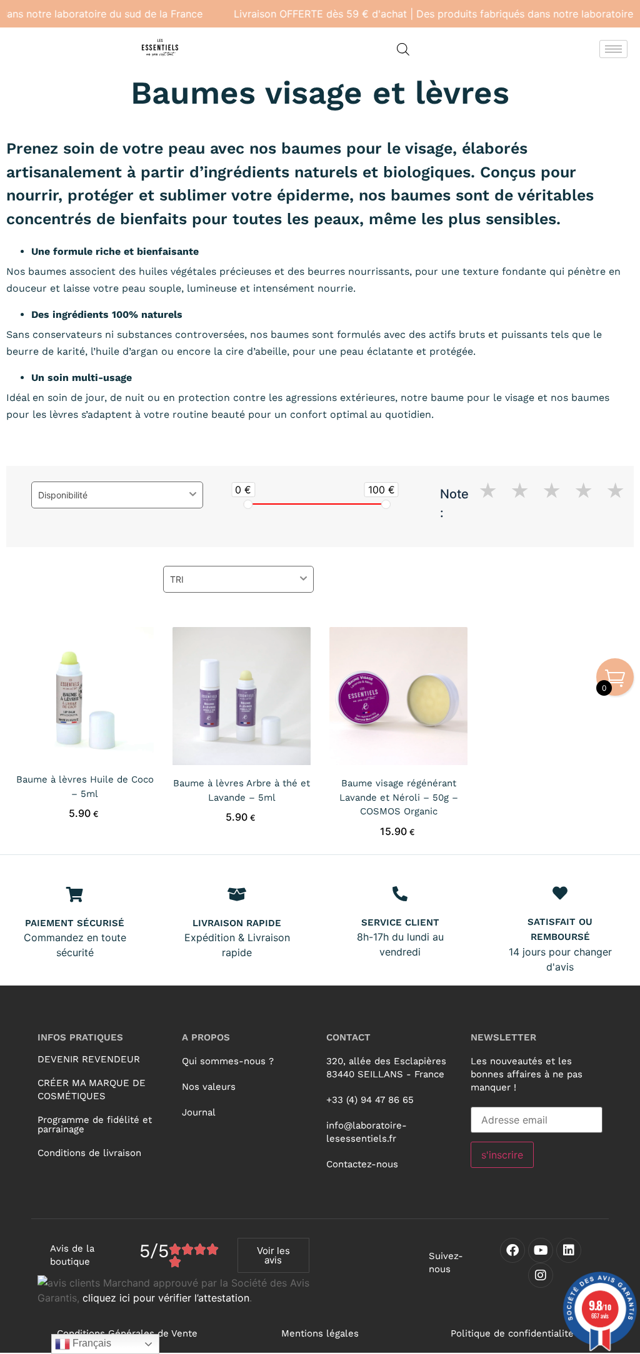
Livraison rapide (236, 923)
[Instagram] (540, 1275)
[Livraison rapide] (236, 894)
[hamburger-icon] (613, 49)
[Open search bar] (403, 49)
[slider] (248, 504)
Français (90, 1343)
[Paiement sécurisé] (75, 894)
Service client (400, 922)
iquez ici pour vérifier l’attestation (170, 1298)
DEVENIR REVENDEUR (89, 1059)
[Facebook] (512, 1250)
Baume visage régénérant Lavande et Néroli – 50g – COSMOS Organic (398, 797)
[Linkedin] (568, 1250)
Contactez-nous (362, 1164)
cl (86, 1298)
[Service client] (400, 893)
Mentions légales (320, 1333)
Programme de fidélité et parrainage (95, 1124)
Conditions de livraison (89, 1153)
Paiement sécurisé (74, 923)
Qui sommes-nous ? (228, 1061)
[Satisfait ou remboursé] (560, 893)
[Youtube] (540, 1250)
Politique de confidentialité (512, 1333)
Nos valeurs (209, 1086)
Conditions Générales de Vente (127, 1333)
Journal (199, 1112)
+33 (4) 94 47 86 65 (370, 1099)
